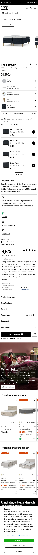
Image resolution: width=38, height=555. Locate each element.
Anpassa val (19, 551)
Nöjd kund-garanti (8, 225)
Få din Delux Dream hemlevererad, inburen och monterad (17, 120)
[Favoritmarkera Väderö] (15, 453)
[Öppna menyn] (35, 8)
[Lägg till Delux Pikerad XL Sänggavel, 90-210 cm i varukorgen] (33, 132)
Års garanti (6, 234)
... (1, 19)
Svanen (4, 217)
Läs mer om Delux (8, 387)
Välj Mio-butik (31, 2)
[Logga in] (22, 8)
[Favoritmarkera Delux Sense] (34, 400)
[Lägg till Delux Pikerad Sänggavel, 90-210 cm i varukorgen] (33, 154)
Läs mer (30, 206)
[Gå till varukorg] (31, 8)
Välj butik (33, 113)
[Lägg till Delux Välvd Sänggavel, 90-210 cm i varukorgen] (33, 143)
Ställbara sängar (8, 19)
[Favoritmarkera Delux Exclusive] (15, 400)
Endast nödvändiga (19, 546)
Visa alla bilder (8, 25)
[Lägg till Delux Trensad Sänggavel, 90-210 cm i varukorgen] (33, 165)
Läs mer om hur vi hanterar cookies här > (18, 536)
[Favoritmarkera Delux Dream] (34, 334)
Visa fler (19, 174)
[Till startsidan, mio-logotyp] (4, 8)
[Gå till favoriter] (27, 8)
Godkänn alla (19, 540)
